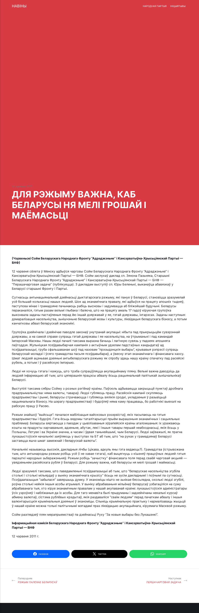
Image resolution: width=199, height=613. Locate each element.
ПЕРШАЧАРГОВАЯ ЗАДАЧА (163, 580)
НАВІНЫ (19, 6)
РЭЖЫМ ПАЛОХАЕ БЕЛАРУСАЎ (37, 580)
